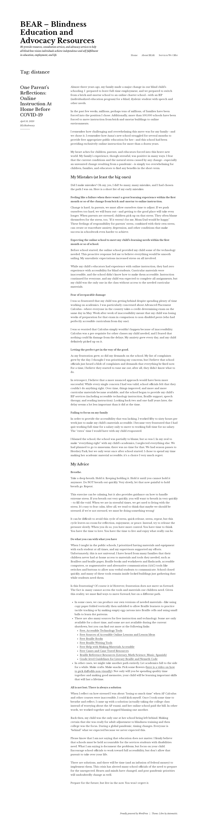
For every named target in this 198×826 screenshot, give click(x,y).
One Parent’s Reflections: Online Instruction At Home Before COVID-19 (36, 101)
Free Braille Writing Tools (96, 642)
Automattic (172, 813)
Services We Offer (168, 55)
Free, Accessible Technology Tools (101, 630)
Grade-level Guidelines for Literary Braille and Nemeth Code (119, 659)
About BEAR (148, 55)
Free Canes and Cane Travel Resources (104, 650)
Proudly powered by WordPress (134, 813)
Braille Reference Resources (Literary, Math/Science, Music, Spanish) (123, 654)
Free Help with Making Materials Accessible (107, 646)
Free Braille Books (91, 638)
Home (134, 55)
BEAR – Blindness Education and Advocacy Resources (57, 32)
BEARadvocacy (27, 125)
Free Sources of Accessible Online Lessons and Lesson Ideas (117, 634)
